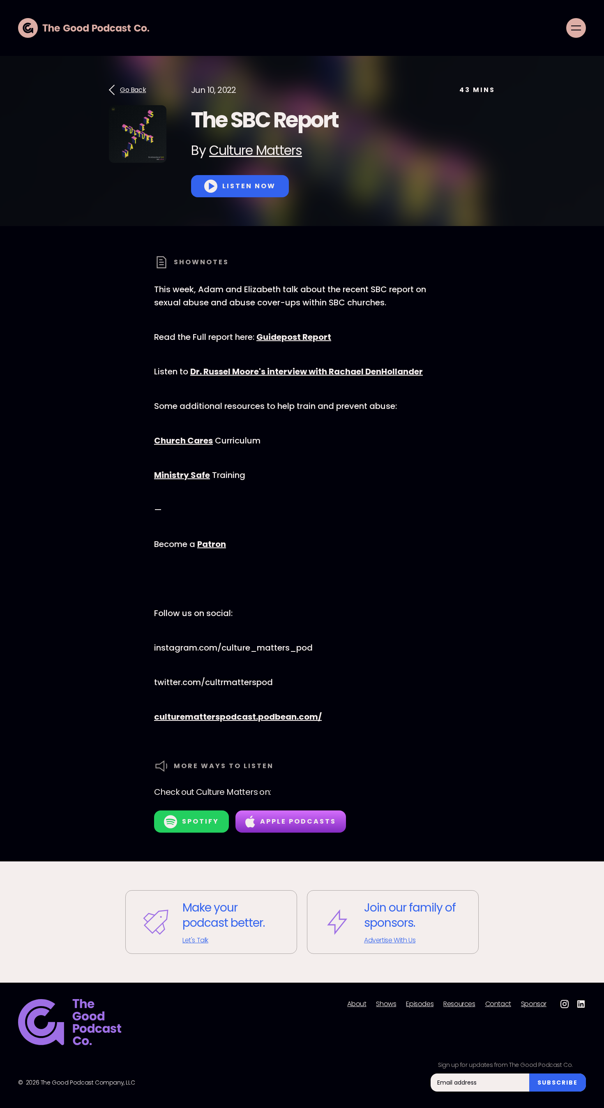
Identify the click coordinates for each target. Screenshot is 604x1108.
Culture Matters (255, 150)
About (356, 1004)
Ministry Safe (182, 475)
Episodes (419, 1004)
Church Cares (183, 440)
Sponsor (533, 1004)
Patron (211, 544)
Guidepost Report (293, 337)
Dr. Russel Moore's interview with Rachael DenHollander (306, 371)
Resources (459, 1004)
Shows (386, 1004)
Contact (498, 1004)
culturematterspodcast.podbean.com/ (238, 717)
